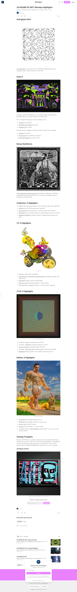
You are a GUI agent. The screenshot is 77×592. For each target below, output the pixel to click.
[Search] (59, 2)
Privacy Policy (47, 577)
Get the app (44, 586)
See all (19, 565)
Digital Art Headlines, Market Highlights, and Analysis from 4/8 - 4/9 (31, 550)
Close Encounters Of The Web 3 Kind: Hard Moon (31, 277)
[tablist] (22, 521)
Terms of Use (44, 575)
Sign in (73, 2)
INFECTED (22, 422)
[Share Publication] (62, 2)
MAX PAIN (22, 213)
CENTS (21, 206)
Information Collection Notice (38, 577)
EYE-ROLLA (22, 127)
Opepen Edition (23, 211)
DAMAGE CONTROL (24, 215)
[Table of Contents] (1, 296)
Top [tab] (18, 536)
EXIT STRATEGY (34, 429)
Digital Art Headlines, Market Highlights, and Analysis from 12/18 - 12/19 (32, 541)
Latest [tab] (21, 536)
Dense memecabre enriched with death (27, 193)
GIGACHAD (22, 420)
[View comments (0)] (22, 16)
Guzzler (21, 424)
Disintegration (22, 136)
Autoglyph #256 (21, 69)
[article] (38, 542)
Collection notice (44, 583)
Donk (20, 274)
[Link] (15, 19)
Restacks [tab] (24, 521)
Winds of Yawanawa (24, 347)
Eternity (31, 285)
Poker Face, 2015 (23, 283)
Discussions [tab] (26, 536)
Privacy (35, 583)
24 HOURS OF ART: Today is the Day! (27, 540)
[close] (50, 560)
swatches (21, 208)
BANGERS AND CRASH (25, 125)
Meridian (27, 345)
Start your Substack (35, 586)
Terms (39, 583)
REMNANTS (22, 352)
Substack (32, 589)
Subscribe (67, 2)
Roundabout (22, 281)
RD (19, 12)
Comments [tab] (19, 521)
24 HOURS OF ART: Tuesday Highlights (27, 548)
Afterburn (21, 427)
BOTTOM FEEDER (24, 138)
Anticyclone (28, 349)
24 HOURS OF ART (22, 556)
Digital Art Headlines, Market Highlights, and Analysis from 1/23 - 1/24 (31, 558)
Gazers (27, 342)
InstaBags (21, 123)
